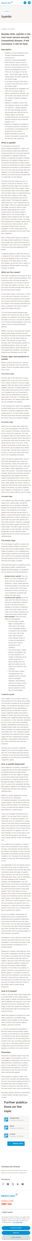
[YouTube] (22, 1184)
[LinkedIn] (17, 1184)
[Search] (25, 2)
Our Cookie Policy (18, 1222)
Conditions (7, 11)
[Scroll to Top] (17, 1191)
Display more (17, 1143)
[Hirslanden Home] (16, 1195)
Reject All (16, 1232)
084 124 (6, 1204)
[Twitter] (13, 1184)
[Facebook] (3, 1184)
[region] (16, 1225)
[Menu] (29, 2)
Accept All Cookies (16, 1228)
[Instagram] (8, 1184)
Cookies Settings (16, 1237)
